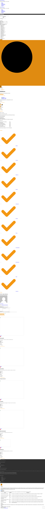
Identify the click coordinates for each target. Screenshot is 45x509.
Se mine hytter (1, 303)
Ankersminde (2, 338)
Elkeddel (17, 189)
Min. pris (1, 21)
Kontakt (2, 480)
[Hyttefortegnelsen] (2, 0)
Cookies (2, 478)
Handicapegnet (3, 31)
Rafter (2, 36)
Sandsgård (1, 401)
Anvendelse (1, 18)
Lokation (1, 20)
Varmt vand (17, 291)
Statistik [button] (1, 503)
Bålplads (2, 25)
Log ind (2, 12)
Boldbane (2, 26)
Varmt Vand (3, 38)
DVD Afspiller (3, 27)
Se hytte (1, 335)
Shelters (2, 3)
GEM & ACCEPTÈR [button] (3, 507)
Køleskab (2, 33)
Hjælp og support (3, 4)
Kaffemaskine (3, 32)
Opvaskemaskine (3, 34)
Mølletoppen (2, 449)
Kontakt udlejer (1, 94)
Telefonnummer (2, 307)
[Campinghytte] (4, 16)
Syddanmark (2, 89)
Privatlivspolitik (3, 479)
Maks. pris (1, 23)
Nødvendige (3, 490)
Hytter (2, 2)
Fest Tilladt (2, 30)
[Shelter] (4, 17)
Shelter (16, 276)
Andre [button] (1, 505)
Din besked (1, 311)
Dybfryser (2, 28)
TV (2, 37)
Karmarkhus (2, 368)
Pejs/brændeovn (3, 35)
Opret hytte (2, 5)
